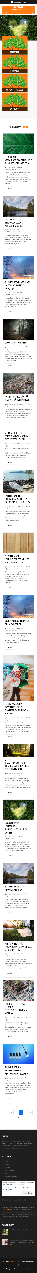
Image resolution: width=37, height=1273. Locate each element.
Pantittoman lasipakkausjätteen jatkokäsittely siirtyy (17, 499)
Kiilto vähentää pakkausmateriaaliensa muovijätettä (18, 946)
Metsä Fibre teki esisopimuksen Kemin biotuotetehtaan (16, 436)
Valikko (5, 13)
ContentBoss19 (10, 167)
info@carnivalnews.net (20, 2)
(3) (7, 896)
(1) (19, 231)
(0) (19, 294)
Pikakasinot (9, 1209)
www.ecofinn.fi (12, 1261)
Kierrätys (27, 404)
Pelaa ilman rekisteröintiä (10, 1176)
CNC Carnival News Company (22, 1269)
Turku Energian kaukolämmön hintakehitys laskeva (17, 1070)
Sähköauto (7, 1167)
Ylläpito (6, 1173)
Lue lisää (9, 188)
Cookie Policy (9, 1189)
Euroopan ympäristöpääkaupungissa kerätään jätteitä (18, 160)
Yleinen (28, 347)
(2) (19, 169)
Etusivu (6, 1161)
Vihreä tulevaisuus (11, 169)
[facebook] (18, 1265)
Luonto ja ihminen (15, 342)
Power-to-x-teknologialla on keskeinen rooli (15, 222)
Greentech (28, 443)
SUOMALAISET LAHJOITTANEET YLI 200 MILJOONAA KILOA (17, 559)
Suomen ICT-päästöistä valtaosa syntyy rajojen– (17, 285)
